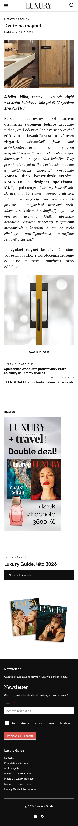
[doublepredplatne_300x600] (32, 473)
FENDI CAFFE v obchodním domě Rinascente (40, 382)
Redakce (9, 32)
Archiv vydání (12, 768)
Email (9, 703)
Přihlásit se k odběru (20, 736)
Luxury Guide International (20, 789)
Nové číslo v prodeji (20, 575)
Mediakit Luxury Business (19, 778)
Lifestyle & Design (16, 19)
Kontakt (9, 757)
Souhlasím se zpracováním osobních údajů (40, 723)
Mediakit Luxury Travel (18, 784)
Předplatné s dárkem (16, 763)
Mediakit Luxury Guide (17, 773)
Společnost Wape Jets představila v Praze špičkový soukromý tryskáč (35, 371)
